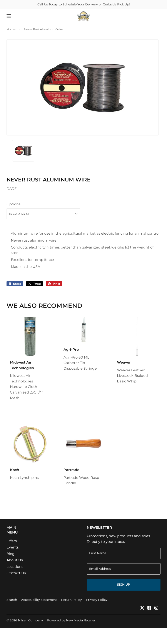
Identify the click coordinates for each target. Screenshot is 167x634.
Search (12, 599)
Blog (11, 554)
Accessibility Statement (39, 599)
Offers (12, 541)
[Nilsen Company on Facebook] (149, 608)
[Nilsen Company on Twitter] (142, 608)
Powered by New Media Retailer (71, 620)
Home (11, 29)
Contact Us (16, 573)
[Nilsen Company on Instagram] (156, 608)
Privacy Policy (96, 599)
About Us (15, 560)
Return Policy (71, 599)
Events (13, 547)
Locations (15, 567)
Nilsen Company (30, 620)
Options (13, 204)
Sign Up (123, 584)
